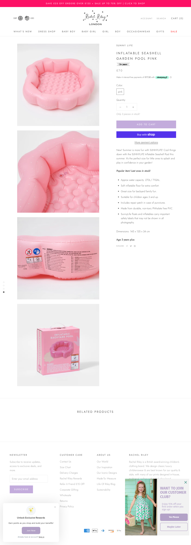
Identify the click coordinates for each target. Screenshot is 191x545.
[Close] (185, 482)
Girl (106, 31)
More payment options (146, 142)
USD (32, 18)
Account (147, 18)
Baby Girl (89, 31)
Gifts (160, 31)
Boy (118, 31)
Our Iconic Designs (107, 473)
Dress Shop (47, 31)
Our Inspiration (104, 467)
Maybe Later (174, 526)
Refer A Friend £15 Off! (72, 484)
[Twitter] (131, 246)
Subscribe (21, 489)
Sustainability (103, 489)
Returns (64, 501)
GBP (15, 18)
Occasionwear (138, 31)
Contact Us (65, 461)
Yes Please (174, 517)
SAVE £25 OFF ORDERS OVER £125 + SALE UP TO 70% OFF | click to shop (95, 3)
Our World (102, 461)
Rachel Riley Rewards (71, 478)
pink (120, 91)
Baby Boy (69, 31)
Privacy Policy (67, 506)
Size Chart (65, 467)
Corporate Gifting (69, 489)
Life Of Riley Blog (106, 484)
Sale (174, 31)
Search (161, 18)
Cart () (177, 18)
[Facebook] (127, 246)
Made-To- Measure (106, 478)
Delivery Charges (69, 473)
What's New (23, 31)
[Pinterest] (135, 246)
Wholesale (65, 495)
